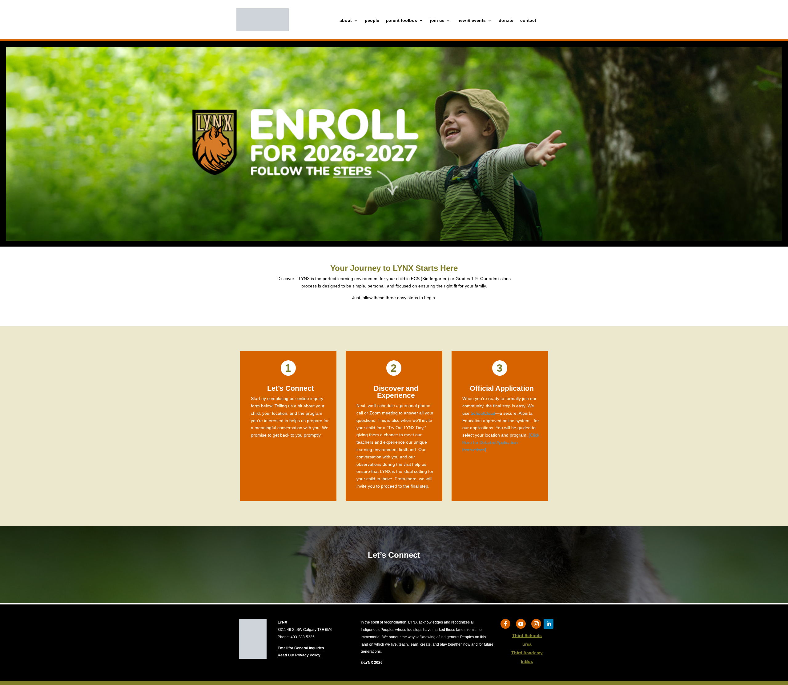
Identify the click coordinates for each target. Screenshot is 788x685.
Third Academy (527, 652)
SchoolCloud (483, 413)
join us (437, 20)
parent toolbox (401, 20)
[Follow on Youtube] (521, 624)
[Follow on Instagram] (536, 624)
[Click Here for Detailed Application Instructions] (500, 442)
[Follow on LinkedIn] (548, 624)
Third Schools (527, 635)
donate (506, 20)
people (372, 20)
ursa (527, 644)
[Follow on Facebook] (505, 624)
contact (528, 20)
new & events (471, 20)
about (346, 20)
